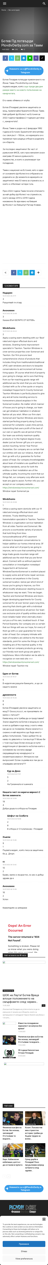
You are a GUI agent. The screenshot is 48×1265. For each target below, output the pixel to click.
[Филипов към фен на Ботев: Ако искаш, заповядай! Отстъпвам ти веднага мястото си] (9, 1040)
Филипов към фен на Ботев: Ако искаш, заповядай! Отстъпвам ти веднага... (30, 1039)
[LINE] (30, 58)
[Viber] (36, 58)
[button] (44, 1219)
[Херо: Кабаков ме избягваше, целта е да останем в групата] (13, 1150)
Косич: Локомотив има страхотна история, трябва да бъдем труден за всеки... (34, 1133)
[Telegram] (23, 58)
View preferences (24, 1258)
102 (43, 1005)
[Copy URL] (42, 58)
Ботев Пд (6, 1124)
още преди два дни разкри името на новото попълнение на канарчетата (23, 90)
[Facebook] (5, 58)
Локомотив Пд (8, 991)
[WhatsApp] (17, 58)
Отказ (24, 1251)
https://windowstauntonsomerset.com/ (21, 487)
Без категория (14, 10)
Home (3, 10)
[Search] (44, 3)
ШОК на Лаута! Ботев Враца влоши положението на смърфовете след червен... (21, 998)
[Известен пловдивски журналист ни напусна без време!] (9, 1026)
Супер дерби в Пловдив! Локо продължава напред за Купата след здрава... (34, 1165)
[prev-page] (4, 1176)
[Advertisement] (24, 37)
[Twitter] (11, 58)
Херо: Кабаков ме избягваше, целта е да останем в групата (12, 1162)
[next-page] (8, 1176)
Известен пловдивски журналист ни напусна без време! (30, 1026)
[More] (38, 272)
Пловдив (29, 1156)
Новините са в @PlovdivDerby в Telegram (25, 71)
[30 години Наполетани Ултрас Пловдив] (9, 1053)
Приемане (24, 1244)
